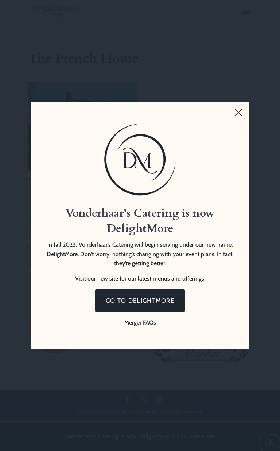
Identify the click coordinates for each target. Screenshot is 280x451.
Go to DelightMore (140, 300)
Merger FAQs (140, 322)
